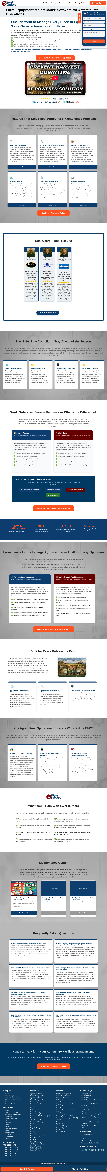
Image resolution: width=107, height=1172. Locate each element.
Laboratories (34, 1130)
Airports (32, 1106)
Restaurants (33, 1126)
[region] (6, 1163)
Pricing (53, 3)
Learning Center (9, 1132)
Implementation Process (12, 1098)
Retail (32, 1124)
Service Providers (35, 1146)
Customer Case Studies (12, 1104)
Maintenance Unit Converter (13, 1114)
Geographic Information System (65, 1104)
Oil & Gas (33, 1110)
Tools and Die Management (64, 1132)
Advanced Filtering (61, 1126)
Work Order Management (63, 1094)
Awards (7, 1110)
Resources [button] (62, 3)
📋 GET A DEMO (79, 18)
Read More (65, 300)
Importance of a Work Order (90, 1104)
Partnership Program (11, 1128)
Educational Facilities (36, 1104)
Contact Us (72, 3)
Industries (45, 3)
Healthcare (33, 1132)
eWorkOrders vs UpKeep (12, 1152)
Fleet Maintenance (35, 1138)
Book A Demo (27, 1169)
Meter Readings (60, 1114)
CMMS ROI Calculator (11, 1112)
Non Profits (33, 1140)
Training (7, 1094)
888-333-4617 (87, 1135)
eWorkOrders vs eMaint (11, 1154)
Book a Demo (98, 3)
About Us (7, 1138)
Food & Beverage (35, 1112)
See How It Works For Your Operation (55, 58)
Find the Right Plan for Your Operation (53, 629)
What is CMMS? (86, 1096)
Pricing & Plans (86, 1094)
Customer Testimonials (11, 1102)
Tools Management (61, 1130)
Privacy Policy (9, 1136)
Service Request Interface (63, 1096)
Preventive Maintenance (63, 1098)
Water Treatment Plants (37, 1120)
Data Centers (34, 1108)
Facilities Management (37, 1136)
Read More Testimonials (48, 313)
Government (34, 1118)
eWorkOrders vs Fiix (11, 1156)
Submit (94, 41)
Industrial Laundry (35, 1142)
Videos (7, 1124)
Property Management (36, 1128)
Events (7, 1130)
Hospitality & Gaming (36, 1122)
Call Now (84, 3)
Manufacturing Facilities (37, 1096)
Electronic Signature (62, 1128)
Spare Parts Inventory (62, 1108)
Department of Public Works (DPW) (40, 1116)
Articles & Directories (11, 1118)
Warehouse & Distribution (37, 1144)
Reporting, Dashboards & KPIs (65, 1116)
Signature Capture (61, 1124)
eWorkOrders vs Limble (11, 1150)
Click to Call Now (80, 1169)
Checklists (8, 1122)
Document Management (63, 1106)
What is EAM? (86, 1098)
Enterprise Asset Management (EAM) (67, 1118)
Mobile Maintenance (62, 1102)
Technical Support (10, 1096)
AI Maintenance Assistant (63, 1120)
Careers (7, 1126)
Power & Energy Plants (37, 1114)
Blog (6, 1120)
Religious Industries (36, 1148)
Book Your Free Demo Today (53, 1066)
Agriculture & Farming (36, 1094)
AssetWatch (8, 1116)
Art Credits (8, 1134)
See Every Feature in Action (53, 213)
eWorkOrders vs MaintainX (12, 1148)
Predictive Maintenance (63, 1100)
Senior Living (34, 1102)
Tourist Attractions (35, 1134)
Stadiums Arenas (35, 1150)
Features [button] (35, 3)
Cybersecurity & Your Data (12, 1100)
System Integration (61, 1122)
